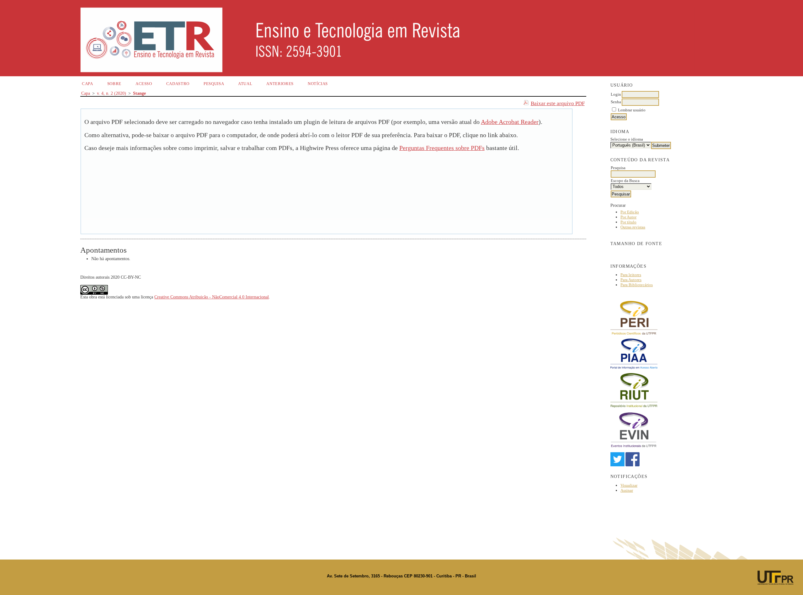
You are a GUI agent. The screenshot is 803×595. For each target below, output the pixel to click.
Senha (616, 101)
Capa (87, 83)
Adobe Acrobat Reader (510, 122)
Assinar (626, 490)
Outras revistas (632, 227)
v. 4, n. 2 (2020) (111, 93)
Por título (628, 222)
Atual (245, 83)
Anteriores (280, 83)
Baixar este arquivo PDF (558, 103)
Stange (139, 93)
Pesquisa (214, 83)
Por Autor (628, 217)
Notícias (318, 83)
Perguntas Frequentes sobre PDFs (442, 148)
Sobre (114, 83)
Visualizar (628, 485)
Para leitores (630, 274)
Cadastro (177, 83)
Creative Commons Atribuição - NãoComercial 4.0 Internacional (211, 297)
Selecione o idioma (626, 139)
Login (616, 94)
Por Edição (629, 212)
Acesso (144, 83)
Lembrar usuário (632, 110)
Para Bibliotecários (636, 284)
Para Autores (630, 279)
